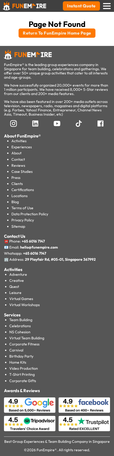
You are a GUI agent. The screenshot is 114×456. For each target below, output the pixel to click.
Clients (17, 183)
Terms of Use (22, 208)
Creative (16, 280)
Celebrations (20, 326)
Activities (19, 141)
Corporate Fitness (24, 344)
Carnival (16, 350)
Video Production (23, 368)
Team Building (20, 319)
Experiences (21, 147)
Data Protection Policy (29, 214)
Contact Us (14, 236)
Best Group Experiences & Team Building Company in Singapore (57, 441)
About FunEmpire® (22, 136)
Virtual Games (21, 298)
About (16, 153)
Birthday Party (21, 356)
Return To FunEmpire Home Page (57, 33)
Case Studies (22, 171)
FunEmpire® (47, 450)
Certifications (22, 189)
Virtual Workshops (24, 304)
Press (15, 177)
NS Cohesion (19, 332)
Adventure (18, 274)
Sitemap (18, 226)
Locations (19, 195)
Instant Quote (81, 5)
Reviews (18, 165)
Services (12, 314)
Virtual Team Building (26, 338)
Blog (15, 202)
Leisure (15, 292)
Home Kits (17, 362)
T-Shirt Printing (22, 374)
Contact (18, 159)
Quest (14, 286)
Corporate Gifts (22, 380)
